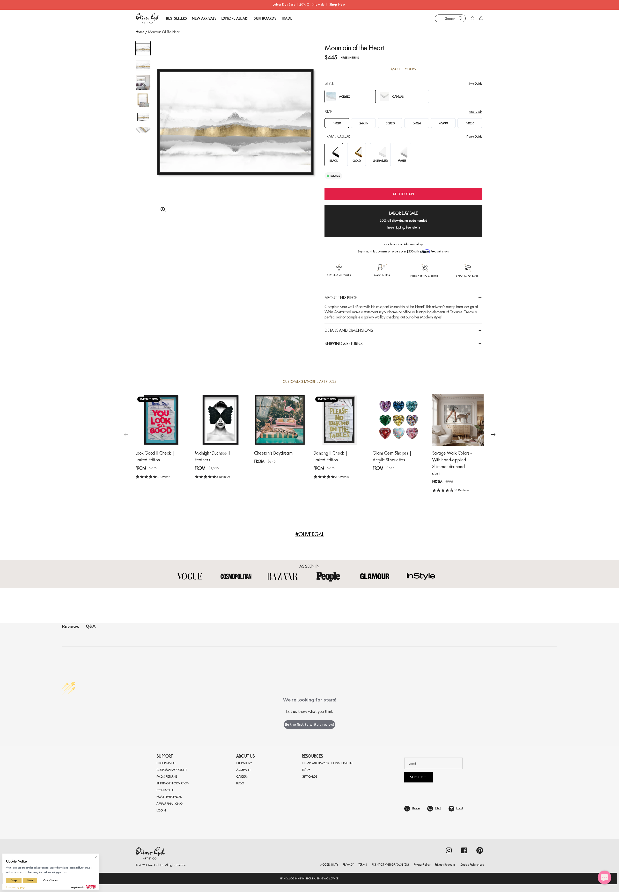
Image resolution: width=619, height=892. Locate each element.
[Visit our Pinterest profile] (480, 850)
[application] (604, 877)
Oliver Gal (152, 865)
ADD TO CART (403, 194)
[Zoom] (161, 209)
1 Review (163, 477)
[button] (493, 434)
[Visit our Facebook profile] (464, 850)
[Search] (460, 18)
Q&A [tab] (91, 626)
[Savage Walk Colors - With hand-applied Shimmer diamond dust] (458, 420)
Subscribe (418, 777)
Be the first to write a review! (309, 724)
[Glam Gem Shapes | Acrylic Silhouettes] (398, 420)
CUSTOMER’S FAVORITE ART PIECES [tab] (310, 381)
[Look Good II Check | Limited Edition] (161, 420)
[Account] (472, 18)
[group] (235, 135)
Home (139, 31)
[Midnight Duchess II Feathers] (220, 420)
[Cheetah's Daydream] (280, 420)
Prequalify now (440, 251)
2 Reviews (342, 477)
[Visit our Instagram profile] (449, 850)
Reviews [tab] (70, 626)
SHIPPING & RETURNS (343, 343)
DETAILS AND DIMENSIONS (348, 330)
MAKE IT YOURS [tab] (403, 69)
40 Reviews (461, 490)
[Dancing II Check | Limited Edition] (339, 420)
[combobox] (450, 18)
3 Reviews (223, 477)
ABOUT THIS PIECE (340, 297)
